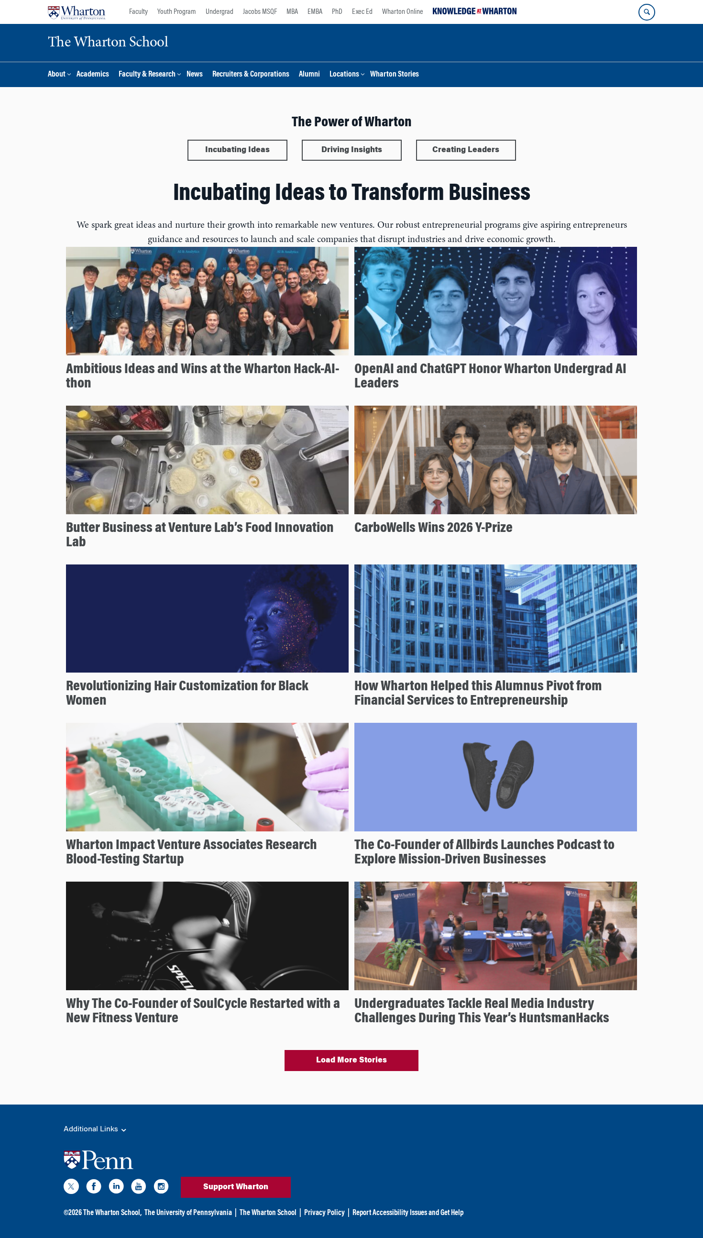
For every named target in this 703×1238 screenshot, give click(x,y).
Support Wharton (235, 1187)
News (195, 75)
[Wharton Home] (76, 12)
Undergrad (219, 12)
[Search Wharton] (646, 12)
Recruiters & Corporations (250, 75)
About (57, 75)
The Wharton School (268, 1213)
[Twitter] (71, 1188)
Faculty (138, 12)
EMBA (315, 12)
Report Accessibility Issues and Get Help (407, 1213)
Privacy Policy (324, 1213)
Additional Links (92, 1129)
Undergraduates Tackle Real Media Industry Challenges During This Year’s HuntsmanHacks (481, 1011)
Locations (344, 75)
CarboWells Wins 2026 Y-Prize (433, 528)
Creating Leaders (465, 150)
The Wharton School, (112, 1213)
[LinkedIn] (116, 1188)
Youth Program (176, 12)
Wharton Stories (394, 75)
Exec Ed (362, 12)
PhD (337, 12)
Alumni (309, 75)
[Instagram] (161, 1188)
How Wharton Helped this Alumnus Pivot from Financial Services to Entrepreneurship (478, 694)
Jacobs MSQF (260, 12)
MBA (292, 12)
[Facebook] (93, 1188)
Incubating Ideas (237, 150)
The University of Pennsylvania (188, 1213)
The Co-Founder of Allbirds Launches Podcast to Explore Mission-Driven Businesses (484, 853)
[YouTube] (138, 1188)
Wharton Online (402, 12)
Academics (93, 75)
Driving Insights (351, 150)
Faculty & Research (147, 75)
